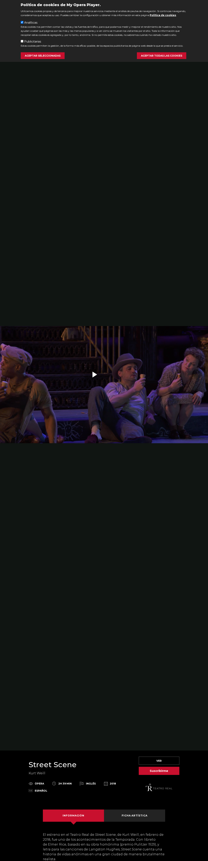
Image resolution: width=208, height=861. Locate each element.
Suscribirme (159, 771)
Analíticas (30, 22)
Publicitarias (32, 41)
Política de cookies (163, 15)
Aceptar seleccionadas (43, 55)
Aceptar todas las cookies (161, 55)
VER (159, 760)
